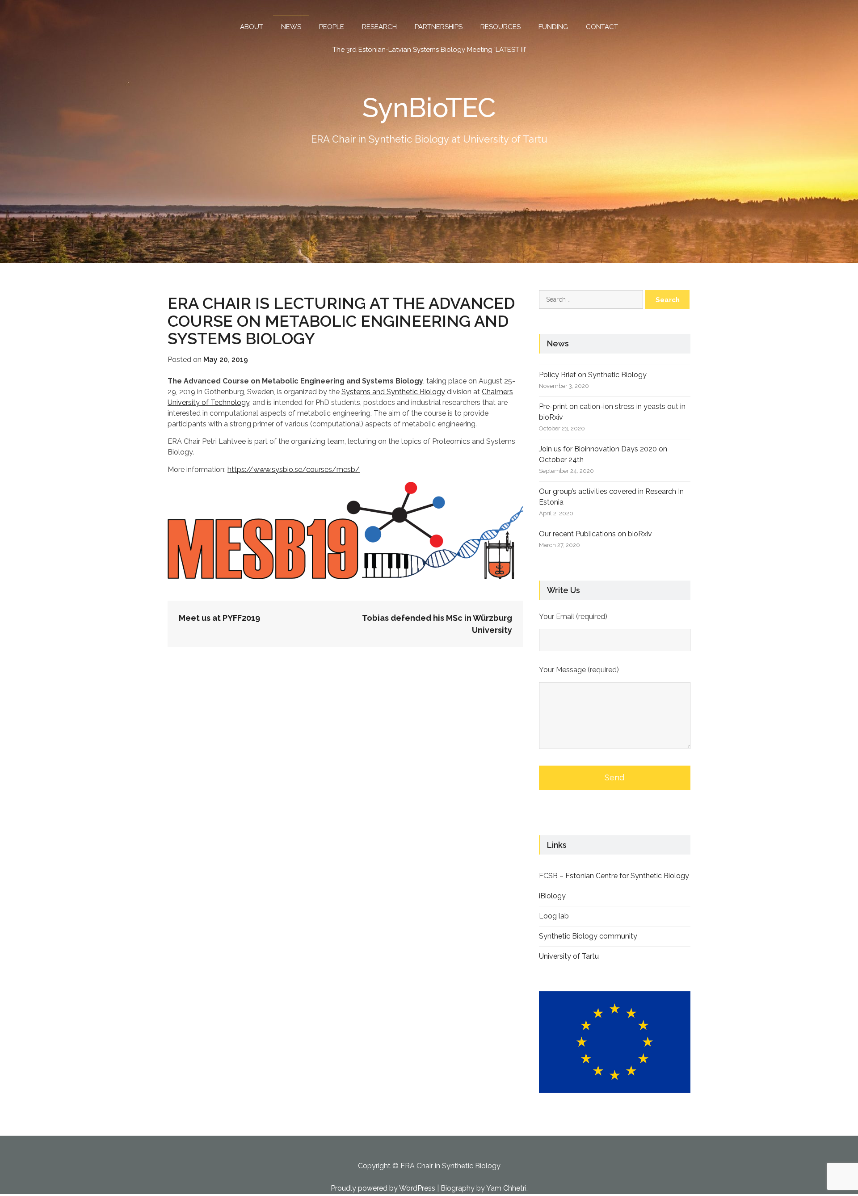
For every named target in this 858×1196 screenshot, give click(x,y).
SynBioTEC (429, 107)
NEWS (291, 27)
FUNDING (553, 27)
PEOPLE (331, 27)
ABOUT (251, 27)
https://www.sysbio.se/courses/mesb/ (293, 469)
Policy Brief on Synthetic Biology (593, 375)
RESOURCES (500, 27)
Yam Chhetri (506, 1188)
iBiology (552, 896)
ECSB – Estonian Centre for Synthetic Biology (614, 876)
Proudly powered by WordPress (383, 1188)
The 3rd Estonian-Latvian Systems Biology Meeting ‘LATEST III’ (429, 50)
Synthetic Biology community (588, 936)
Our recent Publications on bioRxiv (595, 534)
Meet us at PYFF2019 (219, 618)
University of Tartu (569, 956)
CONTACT (602, 27)
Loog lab (554, 916)
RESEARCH (379, 27)
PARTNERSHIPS (439, 27)
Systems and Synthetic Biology (393, 391)
